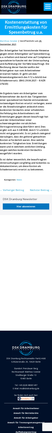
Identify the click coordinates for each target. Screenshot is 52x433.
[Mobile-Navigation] (48, 7)
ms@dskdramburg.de (29, 388)
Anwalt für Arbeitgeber (26, 417)
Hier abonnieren (26, 206)
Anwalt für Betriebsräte (26, 413)
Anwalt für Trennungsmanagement (26, 422)
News (19, 179)
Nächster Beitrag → (41, 190)
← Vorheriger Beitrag (12, 190)
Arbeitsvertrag (26, 427)
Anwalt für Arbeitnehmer (26, 408)
